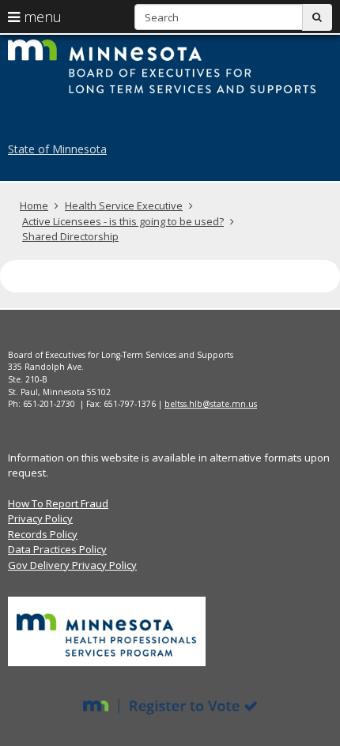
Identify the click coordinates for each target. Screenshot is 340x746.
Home (34, 205)
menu (41, 16)
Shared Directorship (70, 236)
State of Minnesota (57, 148)
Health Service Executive (124, 205)
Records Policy (42, 534)
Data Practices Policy (57, 549)
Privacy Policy (40, 518)
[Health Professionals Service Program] (107, 630)
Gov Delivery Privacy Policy (72, 565)
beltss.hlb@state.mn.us (210, 403)
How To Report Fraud (58, 503)
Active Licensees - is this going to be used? (123, 221)
